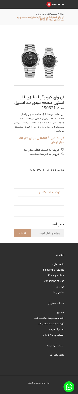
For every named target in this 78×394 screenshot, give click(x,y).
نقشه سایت (58, 264)
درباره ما (60, 287)
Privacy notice (56, 276)
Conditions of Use (54, 281)
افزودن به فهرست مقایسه (45, 154)
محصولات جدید (56, 329)
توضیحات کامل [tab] (49, 192)
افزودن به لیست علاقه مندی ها (42, 150)
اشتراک (22, 233)
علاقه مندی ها (57, 355)
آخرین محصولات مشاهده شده (49, 318)
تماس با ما (58, 292)
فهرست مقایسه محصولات (51, 324)
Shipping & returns (53, 270)
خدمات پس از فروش (53, 335)
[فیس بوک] (68, 386)
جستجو (60, 312)
